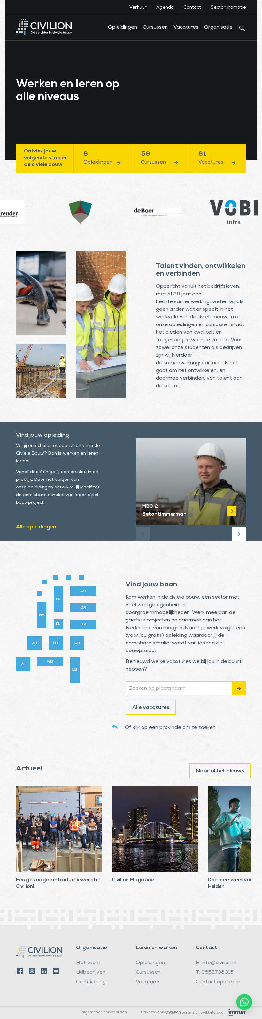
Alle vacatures (150, 707)
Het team (88, 963)
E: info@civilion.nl (216, 963)
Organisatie (218, 27)
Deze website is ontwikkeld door (195, 1013)
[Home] (43, 22)
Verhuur (138, 7)
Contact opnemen (218, 982)
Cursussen (155, 27)
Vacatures (185, 27)
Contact (192, 7)
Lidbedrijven (90, 972)
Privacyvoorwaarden (161, 1013)
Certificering (91, 982)
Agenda (165, 7)
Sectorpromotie (228, 7)
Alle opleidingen (36, 527)
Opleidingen (122, 27)
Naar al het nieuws (220, 771)
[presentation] (143, 534)
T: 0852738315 (215, 972)
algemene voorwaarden (104, 1013)
